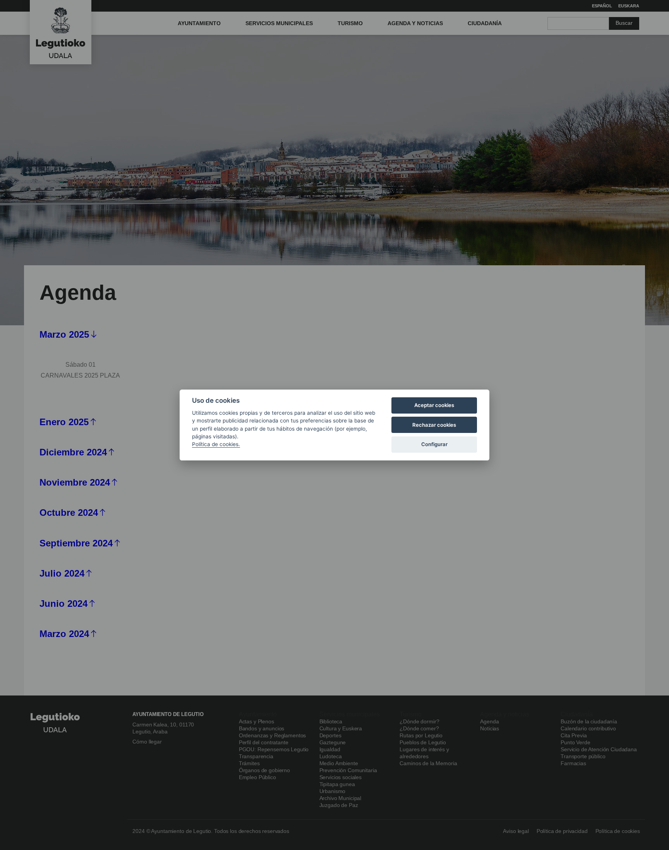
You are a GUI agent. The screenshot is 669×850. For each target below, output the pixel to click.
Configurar (434, 444)
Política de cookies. (216, 444)
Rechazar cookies (434, 425)
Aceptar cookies (434, 405)
